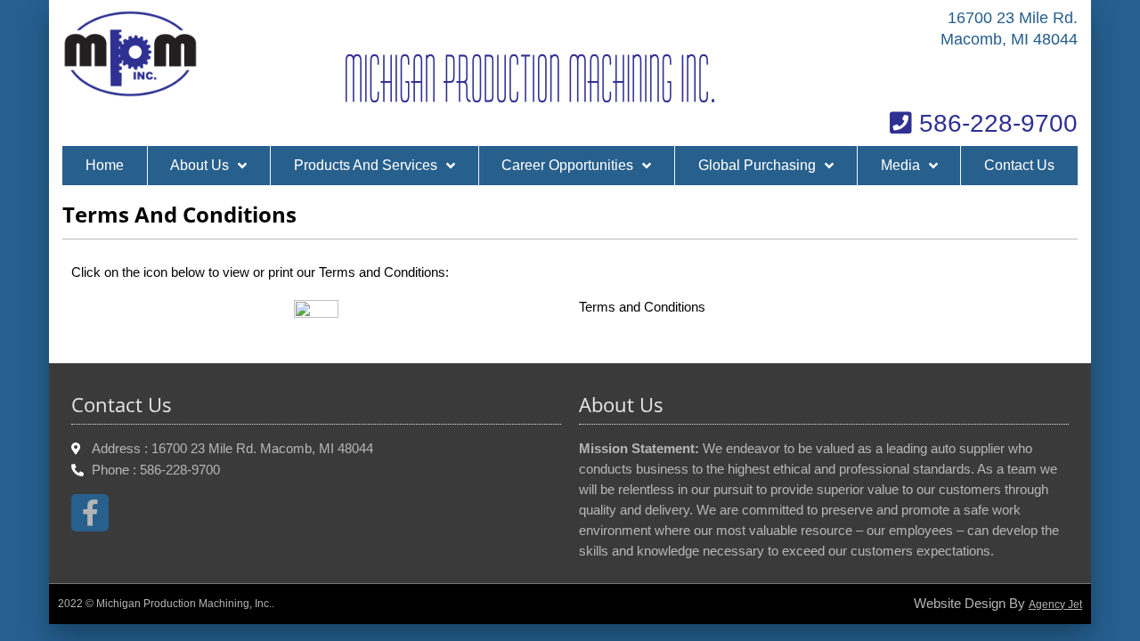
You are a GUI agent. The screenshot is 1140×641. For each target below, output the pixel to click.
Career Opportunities (567, 165)
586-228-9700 (995, 123)
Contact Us (1019, 165)
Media (900, 165)
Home (105, 165)
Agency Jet (1055, 604)
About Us (199, 165)
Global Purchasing (757, 165)
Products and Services (365, 165)
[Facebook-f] (90, 512)
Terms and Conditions (642, 306)
